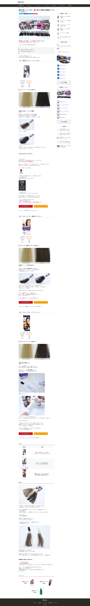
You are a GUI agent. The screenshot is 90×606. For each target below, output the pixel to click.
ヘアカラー (29, 5)
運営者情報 (50, 602)
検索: (58, 44)
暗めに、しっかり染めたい (64, 111)
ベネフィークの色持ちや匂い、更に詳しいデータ (29, 210)
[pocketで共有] (35, 13)
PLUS (45, 600)
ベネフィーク (24, 457)
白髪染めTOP (21, 5)
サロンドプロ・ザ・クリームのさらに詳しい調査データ (30, 437)
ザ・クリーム (24, 478)
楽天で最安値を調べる (26, 206)
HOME (35, 602)
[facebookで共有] (26, 13)
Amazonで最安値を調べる (41, 206)
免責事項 (39, 602)
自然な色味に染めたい (63, 114)
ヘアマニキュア (62, 5)
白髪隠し (70, 5)
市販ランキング (62, 78)
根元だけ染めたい (63, 68)
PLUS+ (21, 2)
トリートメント (38, 5)
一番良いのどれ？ (63, 65)
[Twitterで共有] (21, 13)
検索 (58, 48)
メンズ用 (53, 5)
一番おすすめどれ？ (63, 101)
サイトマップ (55, 602)
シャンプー (47, 5)
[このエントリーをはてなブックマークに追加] (31, 13)
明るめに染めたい (63, 117)
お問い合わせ (45, 602)
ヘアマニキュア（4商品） (64, 32)
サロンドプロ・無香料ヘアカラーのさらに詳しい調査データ (31, 306)
